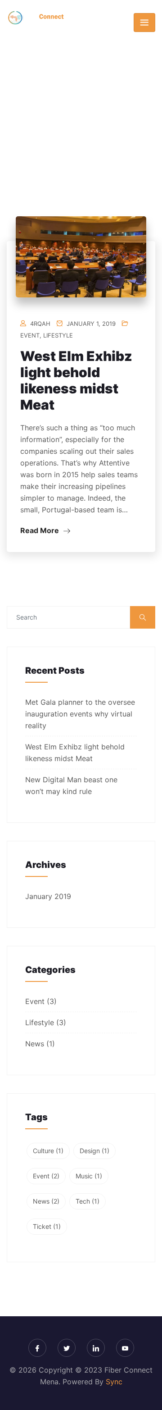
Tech (87, 1201)
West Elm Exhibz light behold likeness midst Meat (76, 380)
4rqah (40, 323)
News (34, 1043)
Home (64, 123)
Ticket (47, 1226)
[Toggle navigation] (144, 22)
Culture (48, 1150)
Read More (40, 530)
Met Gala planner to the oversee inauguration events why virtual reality (80, 714)
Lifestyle (58, 335)
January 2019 (48, 896)
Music (89, 1176)
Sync (114, 1381)
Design (94, 1150)
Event (30, 335)
